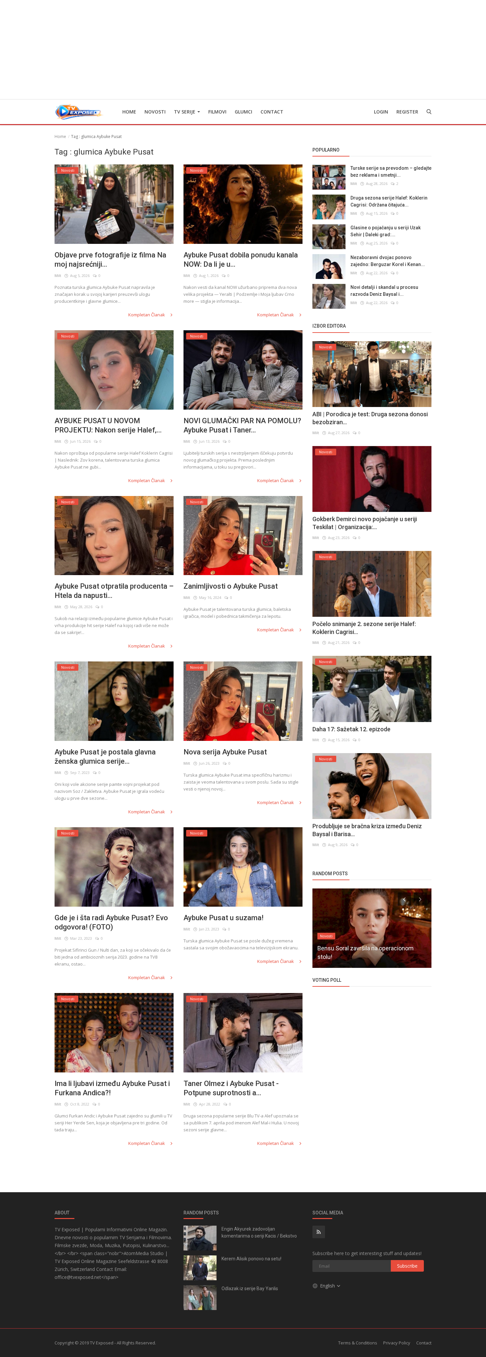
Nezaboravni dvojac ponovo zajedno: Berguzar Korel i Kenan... (387, 261)
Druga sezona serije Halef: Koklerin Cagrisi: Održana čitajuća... (388, 201)
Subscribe (407, 1266)
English (328, 1286)
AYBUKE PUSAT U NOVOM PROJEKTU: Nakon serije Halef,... (108, 425)
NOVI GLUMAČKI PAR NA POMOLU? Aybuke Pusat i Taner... (242, 425)
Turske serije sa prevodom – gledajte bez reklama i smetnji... (390, 171)
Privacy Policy (396, 1343)
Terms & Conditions (357, 1343)
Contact (272, 112)
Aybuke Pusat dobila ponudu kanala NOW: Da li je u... (240, 259)
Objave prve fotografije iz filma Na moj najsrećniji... (110, 259)
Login (381, 112)
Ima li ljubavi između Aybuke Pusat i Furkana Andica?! (112, 1088)
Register (407, 112)
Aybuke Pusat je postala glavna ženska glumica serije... (105, 756)
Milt (58, 275)
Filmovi (217, 112)
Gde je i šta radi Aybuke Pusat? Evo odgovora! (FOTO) (111, 922)
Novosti (155, 112)
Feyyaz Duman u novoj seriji (353, 956)
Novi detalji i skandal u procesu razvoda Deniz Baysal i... (384, 291)
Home (129, 112)
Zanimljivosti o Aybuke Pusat (230, 586)
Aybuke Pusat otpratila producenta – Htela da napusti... (114, 591)
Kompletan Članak (147, 315)
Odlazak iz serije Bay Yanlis (250, 1288)
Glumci (243, 112)
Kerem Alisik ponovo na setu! (251, 1258)
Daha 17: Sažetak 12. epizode (351, 729)
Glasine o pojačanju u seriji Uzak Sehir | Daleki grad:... (385, 231)
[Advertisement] (243, 49)
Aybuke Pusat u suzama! (223, 918)
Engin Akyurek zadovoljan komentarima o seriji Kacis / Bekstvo (259, 1232)
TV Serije (185, 112)
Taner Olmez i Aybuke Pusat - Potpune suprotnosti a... (231, 1088)
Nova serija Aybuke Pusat (225, 752)
